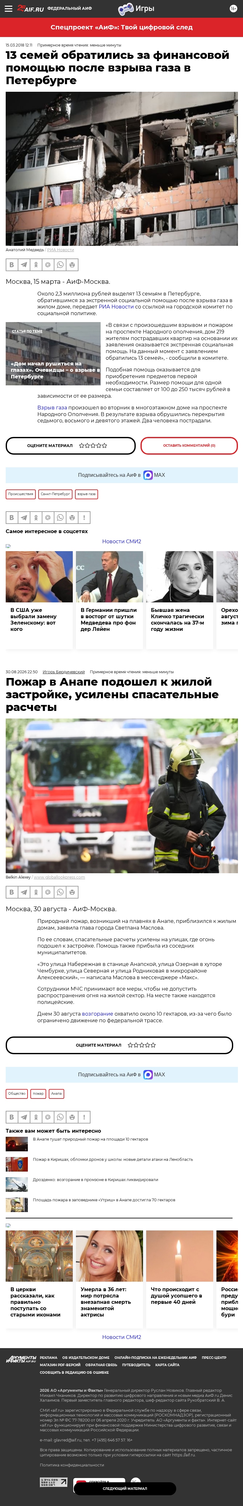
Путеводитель (136, 1365)
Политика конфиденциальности (72, 1465)
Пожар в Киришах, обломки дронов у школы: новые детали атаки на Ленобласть (113, 1159)
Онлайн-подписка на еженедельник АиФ (156, 1358)
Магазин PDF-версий (60, 1365)
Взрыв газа (52, 408)
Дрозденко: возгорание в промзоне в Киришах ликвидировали (95, 1179)
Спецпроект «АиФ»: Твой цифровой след (122, 27)
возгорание (97, 1014)
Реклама (48, 1358)
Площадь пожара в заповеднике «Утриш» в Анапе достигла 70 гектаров (104, 1200)
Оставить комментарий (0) (189, 446)
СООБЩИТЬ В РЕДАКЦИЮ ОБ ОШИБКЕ (74, 1373)
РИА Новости (60, 249)
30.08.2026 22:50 (22, 671)
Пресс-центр (214, 1358)
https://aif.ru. (184, 1455)
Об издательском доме (85, 1358)
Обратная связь (101, 1365)
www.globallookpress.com (59, 877)
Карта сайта (167, 1365)
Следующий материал (125, 1489)
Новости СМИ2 (121, 541)
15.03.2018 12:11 (19, 45)
